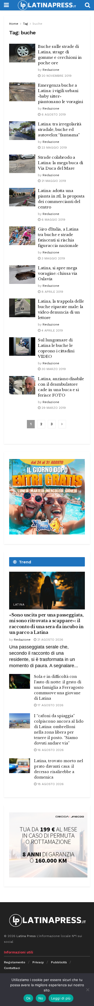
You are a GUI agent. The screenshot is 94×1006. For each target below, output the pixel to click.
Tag (25, 24)
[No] (87, 989)
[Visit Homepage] (47, 5)
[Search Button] (87, 5)
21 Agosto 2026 (49, 639)
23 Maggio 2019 (53, 147)
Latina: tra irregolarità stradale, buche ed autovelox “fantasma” (59, 129)
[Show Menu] (6, 5)
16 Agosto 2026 (50, 750)
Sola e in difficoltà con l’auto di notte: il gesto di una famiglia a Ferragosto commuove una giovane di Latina (59, 687)
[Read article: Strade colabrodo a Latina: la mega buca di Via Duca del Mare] (22, 164)
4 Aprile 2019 (51, 330)
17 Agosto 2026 (50, 705)
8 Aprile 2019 (51, 292)
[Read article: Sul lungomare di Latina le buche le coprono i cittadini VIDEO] (22, 346)
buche (37, 24)
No (40, 998)
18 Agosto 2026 (50, 784)
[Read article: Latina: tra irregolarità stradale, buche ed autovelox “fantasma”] (22, 130)
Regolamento (14, 962)
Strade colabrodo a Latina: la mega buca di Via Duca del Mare (60, 163)
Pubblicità (59, 962)
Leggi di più (61, 998)
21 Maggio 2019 (53, 181)
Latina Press (26, 936)
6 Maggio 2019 (52, 219)
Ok (28, 998)
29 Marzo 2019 (53, 408)
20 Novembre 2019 (56, 76)
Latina (19, 604)
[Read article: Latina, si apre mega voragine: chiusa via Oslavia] (22, 274)
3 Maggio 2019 (52, 258)
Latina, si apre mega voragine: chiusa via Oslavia (57, 273)
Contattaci (12, 968)
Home (13, 24)
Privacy (38, 962)
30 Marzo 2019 (53, 369)
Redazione (51, 70)
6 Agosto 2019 (53, 114)
